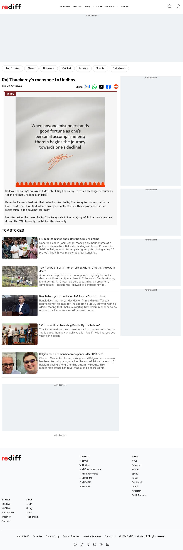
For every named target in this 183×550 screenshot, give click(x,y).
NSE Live (6, 508)
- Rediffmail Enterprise (89, 469)
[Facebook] (88, 544)
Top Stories (13, 68)
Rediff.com (132, 536)
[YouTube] (101, 544)
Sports (100, 68)
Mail (68, 6)
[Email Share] (86, 86)
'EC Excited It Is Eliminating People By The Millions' (77, 330)
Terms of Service (71, 536)
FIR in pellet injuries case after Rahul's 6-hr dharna (76, 245)
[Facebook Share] (108, 86)
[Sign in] (178, 6)
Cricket (66, 68)
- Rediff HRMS (85, 478)
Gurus (112, 6)
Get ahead (119, 68)
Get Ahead (137, 482)
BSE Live (6, 504)
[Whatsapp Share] (93, 86)
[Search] (169, 6)
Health (29, 504)
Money (87, 6)
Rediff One (84, 465)
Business (48, 68)
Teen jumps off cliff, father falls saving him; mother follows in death (77, 276)
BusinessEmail (102, 6)
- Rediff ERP (84, 486)
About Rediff (23, 536)
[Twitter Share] (100, 86)
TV (116, 6)
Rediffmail (84, 461)
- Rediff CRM (85, 482)
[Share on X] (81, 544)
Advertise (37, 536)
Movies (83, 68)
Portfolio (6, 521)
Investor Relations (92, 536)
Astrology (137, 491)
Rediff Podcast (139, 495)
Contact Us (110, 536)
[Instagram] (94, 544)
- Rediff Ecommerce (88, 474)
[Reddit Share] (115, 86)
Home (62, 6)
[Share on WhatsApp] (75, 544)
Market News (8, 512)
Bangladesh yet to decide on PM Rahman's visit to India (78, 303)
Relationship (32, 517)
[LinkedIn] (107, 544)
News (75, 6)
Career (29, 512)
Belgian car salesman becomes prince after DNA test (77, 360)
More (122, 6)
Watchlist (6, 517)
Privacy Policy (52, 536)
